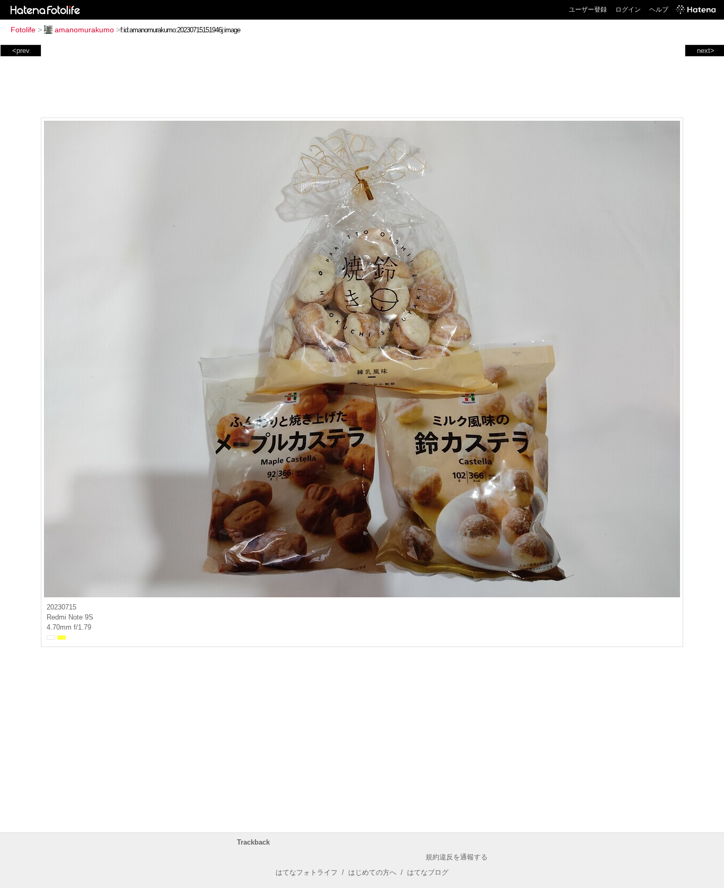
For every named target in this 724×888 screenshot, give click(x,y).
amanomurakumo (84, 29)
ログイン (628, 9)
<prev (21, 51)
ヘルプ (658, 9)
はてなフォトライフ (307, 872)
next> (705, 51)
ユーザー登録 (588, 9)
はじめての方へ (372, 872)
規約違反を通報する (457, 857)
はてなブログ (427, 872)
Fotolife (23, 29)
